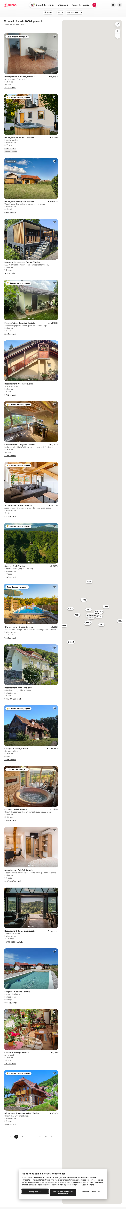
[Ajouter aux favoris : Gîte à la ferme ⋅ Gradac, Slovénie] (55, 587)
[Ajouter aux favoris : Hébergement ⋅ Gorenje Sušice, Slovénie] (55, 1073)
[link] (10, 1137)
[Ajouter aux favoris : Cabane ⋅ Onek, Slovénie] (55, 526)
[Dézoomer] (117, 31)
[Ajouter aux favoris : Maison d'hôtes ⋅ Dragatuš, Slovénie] (55, 283)
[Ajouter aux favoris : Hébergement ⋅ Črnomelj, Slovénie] (55, 36)
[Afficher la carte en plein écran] (117, 24)
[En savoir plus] (23, 24)
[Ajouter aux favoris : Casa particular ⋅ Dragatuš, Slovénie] (55, 404)
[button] (10, 88)
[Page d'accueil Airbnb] (10, 5)
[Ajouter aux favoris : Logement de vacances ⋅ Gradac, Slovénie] (55, 222)
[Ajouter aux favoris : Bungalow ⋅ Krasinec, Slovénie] (55, 952)
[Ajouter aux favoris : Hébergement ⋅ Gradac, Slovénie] (55, 344)
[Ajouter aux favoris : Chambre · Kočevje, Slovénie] (55, 1012)
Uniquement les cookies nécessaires (63, 1192)
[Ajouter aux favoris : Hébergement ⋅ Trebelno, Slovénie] (55, 97)
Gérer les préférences (91, 1191)
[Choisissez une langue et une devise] (113, 4)
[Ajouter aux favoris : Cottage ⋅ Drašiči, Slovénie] (55, 769)
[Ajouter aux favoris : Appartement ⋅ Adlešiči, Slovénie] (55, 830)
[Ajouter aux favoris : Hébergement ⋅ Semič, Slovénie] (55, 648)
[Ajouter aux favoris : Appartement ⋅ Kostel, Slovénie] (55, 465)
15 (46, 1137)
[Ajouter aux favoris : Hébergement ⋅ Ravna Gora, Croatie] (55, 891)
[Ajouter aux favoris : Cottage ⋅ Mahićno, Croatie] (55, 708)
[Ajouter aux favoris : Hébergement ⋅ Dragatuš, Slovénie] (55, 161)
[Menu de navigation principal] (119, 4)
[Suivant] (51, 1137)
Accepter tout (35, 1191)
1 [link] (16, 1137)
